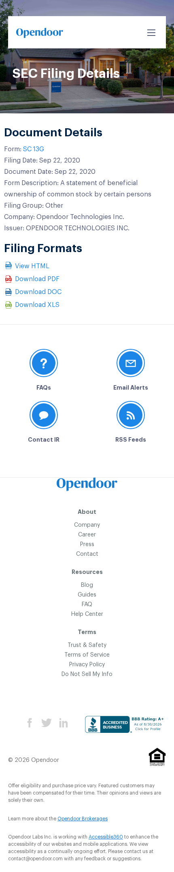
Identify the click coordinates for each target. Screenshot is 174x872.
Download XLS (37, 305)
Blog (87, 585)
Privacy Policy (87, 665)
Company (87, 525)
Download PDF (37, 279)
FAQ (87, 604)
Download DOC (38, 292)
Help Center (87, 614)
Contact (87, 554)
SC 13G (33, 149)
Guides (87, 595)
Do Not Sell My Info (87, 674)
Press (87, 544)
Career (87, 535)
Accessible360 (106, 836)
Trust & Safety (87, 645)
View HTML (32, 266)
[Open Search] (151, 32)
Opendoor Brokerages (82, 818)
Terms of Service (87, 655)
